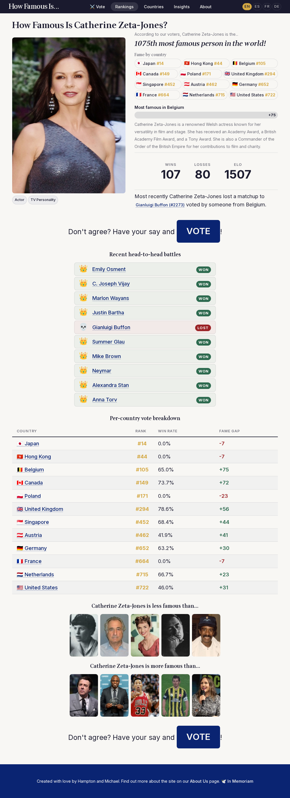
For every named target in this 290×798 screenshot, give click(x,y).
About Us (199, 781)
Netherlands (35, 574)
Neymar (101, 370)
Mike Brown (106, 356)
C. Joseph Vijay (111, 283)
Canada (30, 482)
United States (37, 587)
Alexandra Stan (110, 385)
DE (276, 6)
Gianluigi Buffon (111, 327)
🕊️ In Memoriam (237, 781)
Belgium (30, 469)
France (29, 561)
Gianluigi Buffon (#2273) (160, 204)
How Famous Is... (34, 6)
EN (247, 6)
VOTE (198, 231)
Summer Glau (108, 341)
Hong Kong (34, 456)
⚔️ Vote (97, 6)
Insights (182, 6)
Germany (32, 548)
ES (257, 6)
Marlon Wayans (110, 298)
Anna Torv (104, 399)
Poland (29, 496)
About (206, 6)
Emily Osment (109, 269)
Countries (154, 6)
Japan (28, 443)
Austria (29, 535)
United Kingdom (40, 509)
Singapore (33, 522)
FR (267, 6)
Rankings (124, 6)
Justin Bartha (108, 312)
